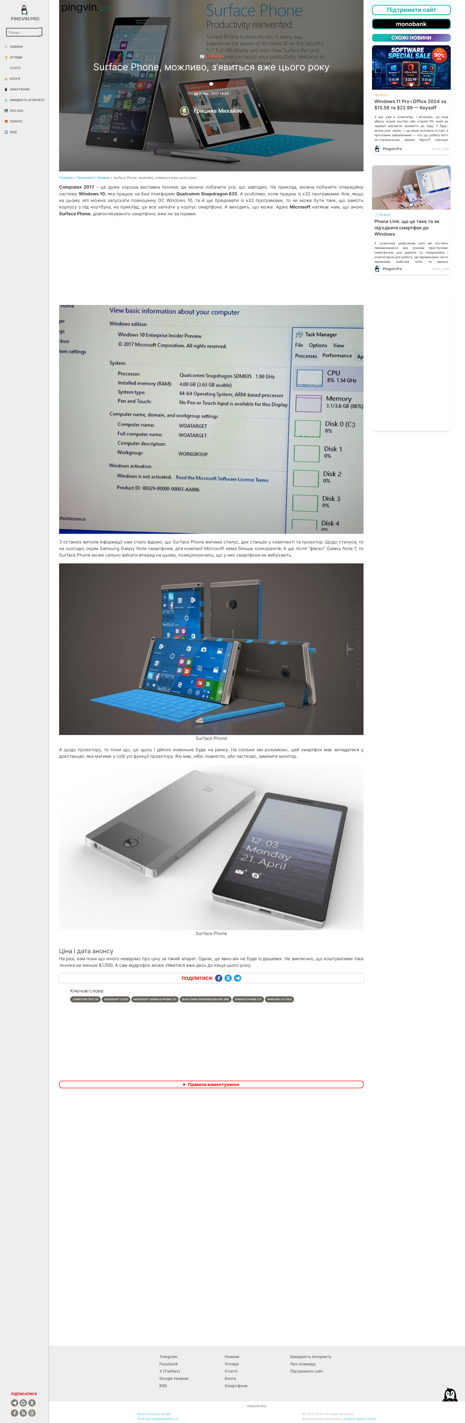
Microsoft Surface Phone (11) (154, 999)
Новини (13, 46)
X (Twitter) (169, 1371)
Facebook (168, 1363)
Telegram (168, 1356)
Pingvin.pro (24, 18)
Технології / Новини (93, 178)
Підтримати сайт (306, 1371)
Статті (12, 68)
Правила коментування (213, 1084)
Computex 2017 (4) (86, 999)
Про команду (303, 1363)
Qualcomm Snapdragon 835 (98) (205, 999)
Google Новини (173, 1378)
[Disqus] (211, 1156)
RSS (163, 1385)
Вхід (10, 132)
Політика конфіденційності (157, 1419)
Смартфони (17, 89)
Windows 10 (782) (279, 999)
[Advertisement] (211, 266)
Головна (66, 178)
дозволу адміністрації (359, 1419)
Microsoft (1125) (116, 999)
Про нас (13, 110)
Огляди (13, 57)
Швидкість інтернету (24, 100)
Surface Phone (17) (248, 999)
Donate (13, 121)
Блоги (12, 78)
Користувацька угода (153, 1414)
